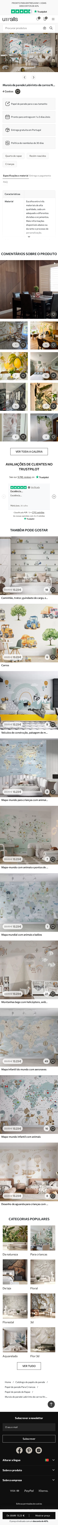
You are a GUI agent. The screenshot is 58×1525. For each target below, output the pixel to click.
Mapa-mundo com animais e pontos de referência (24, 867)
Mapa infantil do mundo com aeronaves (23, 1069)
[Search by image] (44, 28)
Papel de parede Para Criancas (20, 1387)
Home (8, 1382)
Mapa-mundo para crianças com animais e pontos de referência (24, 799)
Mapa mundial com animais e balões (21, 934)
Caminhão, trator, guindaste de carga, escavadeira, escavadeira (24, 597)
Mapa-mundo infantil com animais (21, 1136)
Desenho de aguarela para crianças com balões (24, 1204)
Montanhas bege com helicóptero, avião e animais (24, 1001)
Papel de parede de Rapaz (17, 1391)
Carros (5, 665)
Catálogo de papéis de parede (30, 1382)
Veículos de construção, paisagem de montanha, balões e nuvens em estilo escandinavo (24, 732)
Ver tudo (29, 1365)
